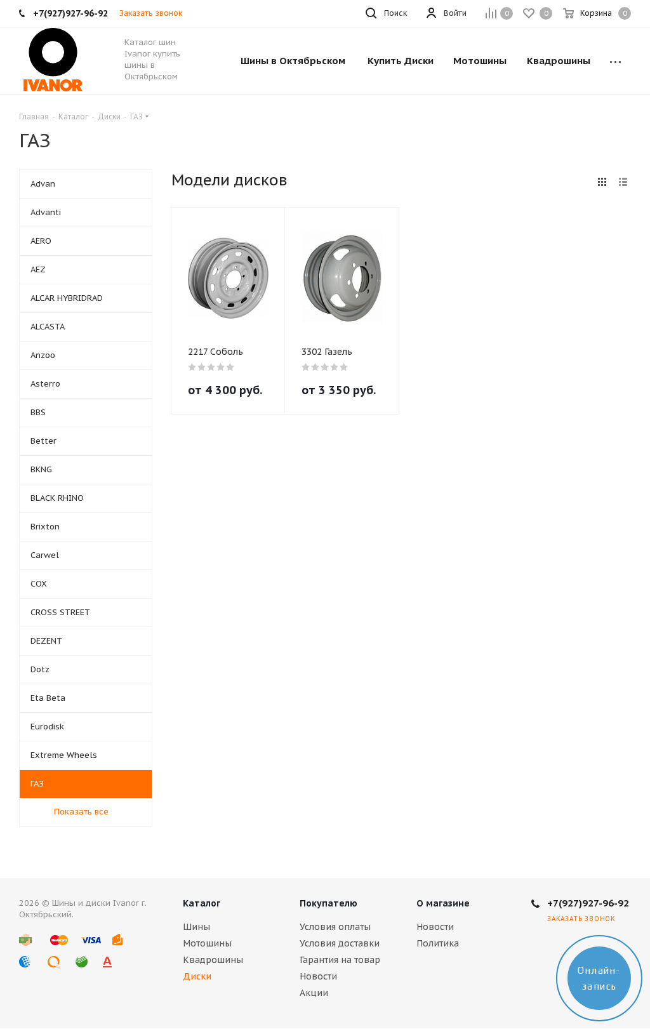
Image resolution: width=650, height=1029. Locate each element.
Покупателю (328, 903)
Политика (437, 943)
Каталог (201, 903)
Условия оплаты (335, 927)
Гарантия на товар (340, 960)
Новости (318, 976)
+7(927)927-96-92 (588, 903)
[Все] (615, 61)
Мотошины (207, 943)
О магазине (443, 903)
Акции (314, 993)
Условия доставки (340, 943)
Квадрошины (213, 960)
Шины (196, 927)
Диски (197, 976)
